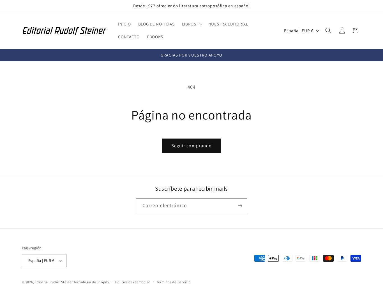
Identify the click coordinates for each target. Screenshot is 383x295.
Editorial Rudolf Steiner (54, 282)
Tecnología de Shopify (91, 282)
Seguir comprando (191, 145)
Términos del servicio (174, 282)
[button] (191, 24)
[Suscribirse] (240, 205)
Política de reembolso (133, 282)
